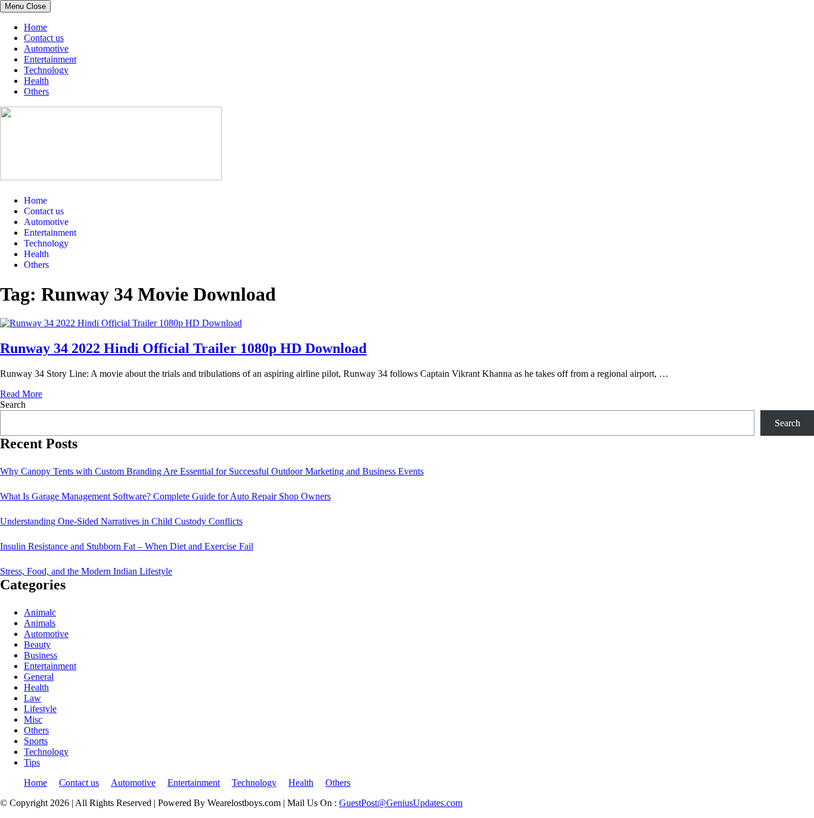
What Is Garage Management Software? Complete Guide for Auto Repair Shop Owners (165, 496)
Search (13, 404)
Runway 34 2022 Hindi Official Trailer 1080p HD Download (183, 348)
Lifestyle (40, 709)
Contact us (44, 38)
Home (35, 27)
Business (40, 655)
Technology (46, 70)
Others (36, 91)
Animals (39, 623)
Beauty (37, 644)
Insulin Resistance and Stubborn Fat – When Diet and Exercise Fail (126, 546)
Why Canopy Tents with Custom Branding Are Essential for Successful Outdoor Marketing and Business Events (212, 471)
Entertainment (50, 59)
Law (32, 698)
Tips (32, 762)
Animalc (40, 612)
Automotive (46, 48)
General (39, 677)
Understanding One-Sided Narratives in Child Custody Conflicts (121, 521)
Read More (21, 394)
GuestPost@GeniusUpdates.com (400, 803)
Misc (33, 719)
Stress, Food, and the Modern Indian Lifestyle (86, 571)
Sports (36, 741)
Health (36, 81)
